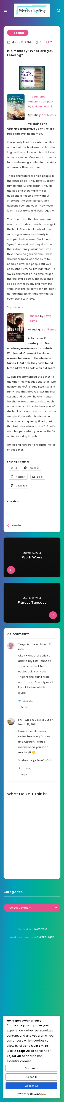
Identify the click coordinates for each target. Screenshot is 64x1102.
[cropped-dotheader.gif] (32, 10)
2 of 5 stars (48, 115)
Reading (18, 32)
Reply (24, 707)
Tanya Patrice (27, 644)
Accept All (31, 1086)
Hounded (33, 316)
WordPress (40, 929)
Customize (31, 1068)
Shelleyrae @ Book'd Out (33, 720)
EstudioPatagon (44, 937)
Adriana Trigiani (42, 106)
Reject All (31, 1077)
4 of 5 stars (48, 329)
